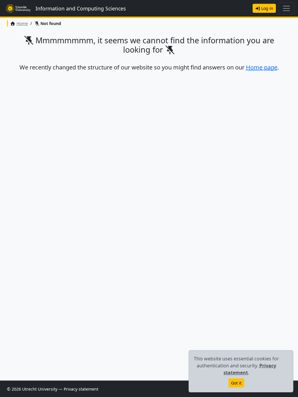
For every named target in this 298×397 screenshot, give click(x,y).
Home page (261, 67)
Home (22, 23)
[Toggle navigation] (286, 8)
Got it (236, 383)
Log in (266, 8)
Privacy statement (81, 389)
